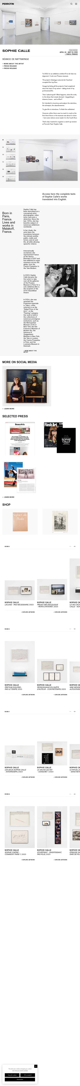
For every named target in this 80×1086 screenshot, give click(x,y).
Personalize (20, 1079)
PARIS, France (72, 54)
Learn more (9, 408)
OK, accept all (27, 1075)
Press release (10, 66)
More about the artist (14, 63)
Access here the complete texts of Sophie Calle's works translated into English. (58, 196)
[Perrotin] (8, 4)
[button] (20, 584)
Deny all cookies (12, 1075)
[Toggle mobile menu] (76, 3)
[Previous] (70, 546)
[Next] (74, 546)
